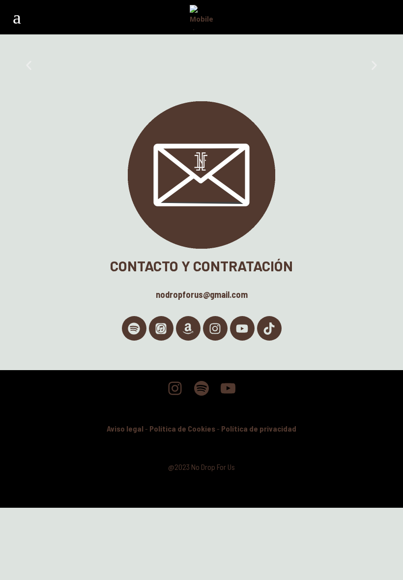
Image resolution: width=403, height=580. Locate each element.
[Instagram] (215, 328)
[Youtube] (242, 328)
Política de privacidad (258, 428)
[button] (29, 65)
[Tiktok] (269, 328)
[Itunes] (161, 328)
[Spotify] (134, 328)
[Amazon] (188, 328)
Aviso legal (125, 428)
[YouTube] (228, 388)
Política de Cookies (182, 428)
